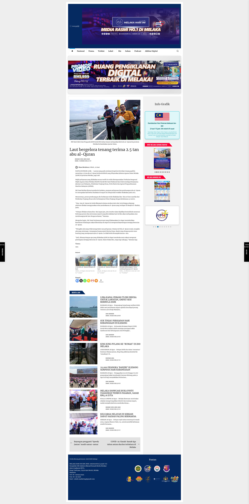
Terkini (101, 51)
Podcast (137, 51)
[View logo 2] (155, 226)
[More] (96, 280)
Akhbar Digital (151, 51)
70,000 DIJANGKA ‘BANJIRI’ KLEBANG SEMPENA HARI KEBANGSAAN (119, 368)
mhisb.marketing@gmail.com (84, 479)
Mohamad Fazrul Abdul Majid (82, 159)
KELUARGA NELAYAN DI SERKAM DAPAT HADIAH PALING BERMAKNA (118, 415)
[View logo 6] (164, 226)
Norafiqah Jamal (110, 358)
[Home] (72, 51)
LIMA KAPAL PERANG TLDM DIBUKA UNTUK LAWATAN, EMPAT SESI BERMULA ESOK (118, 299)
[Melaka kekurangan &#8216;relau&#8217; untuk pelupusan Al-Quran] (130, 260)
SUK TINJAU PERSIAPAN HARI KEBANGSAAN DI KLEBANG (115, 321)
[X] (81, 280)
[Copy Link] (88, 280)
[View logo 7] (166, 226)
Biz (119, 51)
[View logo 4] (160, 226)
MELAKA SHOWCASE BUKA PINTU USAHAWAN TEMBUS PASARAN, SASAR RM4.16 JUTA (119, 393)
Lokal (110, 51)
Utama (91, 51)
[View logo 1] (153, 226)
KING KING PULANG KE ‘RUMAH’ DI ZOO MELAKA (120, 345)
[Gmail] (92, 280)
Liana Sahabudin (110, 313)
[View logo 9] (170, 226)
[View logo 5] (162, 226)
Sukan (128, 51)
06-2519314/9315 (78, 475)
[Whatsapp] (85, 280)
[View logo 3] (157, 226)
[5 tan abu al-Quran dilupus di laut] (85, 260)
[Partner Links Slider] (162, 215)
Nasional (81, 51)
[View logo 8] (168, 226)
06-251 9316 (77, 477)
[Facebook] (77, 280)
